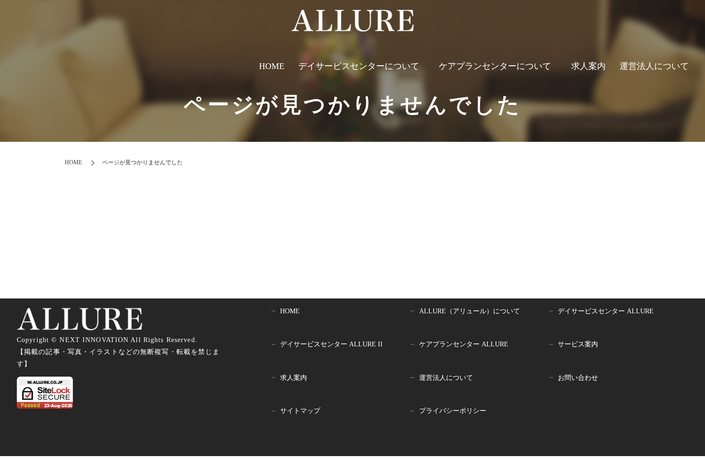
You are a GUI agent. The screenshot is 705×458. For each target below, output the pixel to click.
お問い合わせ (578, 377)
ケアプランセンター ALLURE (463, 344)
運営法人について (654, 66)
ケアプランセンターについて (495, 66)
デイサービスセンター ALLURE (606, 311)
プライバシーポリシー (452, 410)
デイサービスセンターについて (358, 66)
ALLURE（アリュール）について (469, 311)
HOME (271, 66)
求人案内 (588, 66)
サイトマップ (300, 410)
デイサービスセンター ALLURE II (331, 344)
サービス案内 (578, 344)
